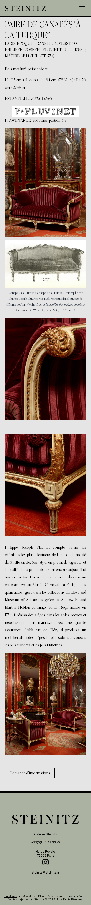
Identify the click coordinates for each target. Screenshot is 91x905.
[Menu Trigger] (82, 7)
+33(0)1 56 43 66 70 (45, 842)
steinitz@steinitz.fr (45, 872)
